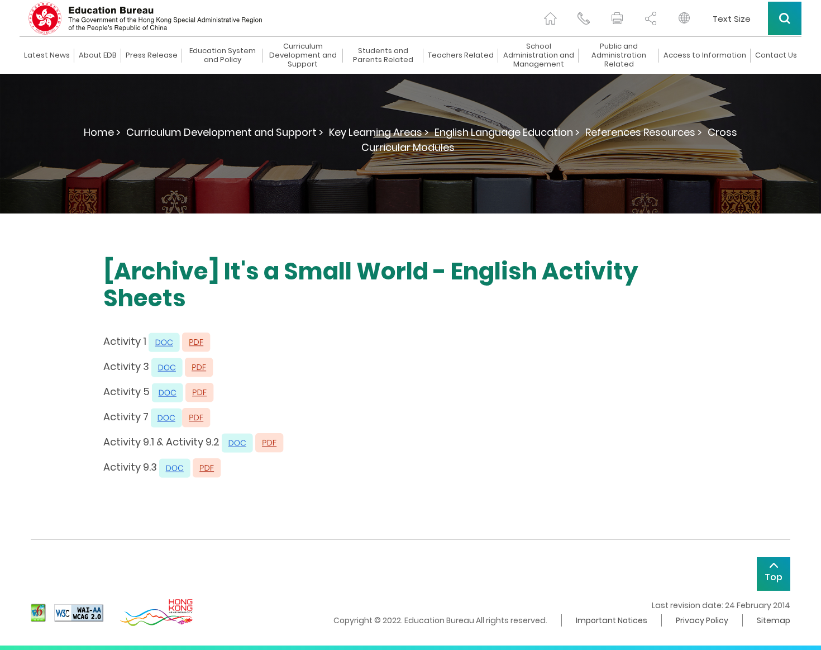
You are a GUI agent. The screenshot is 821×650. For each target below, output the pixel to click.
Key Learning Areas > (379, 132)
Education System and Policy (222, 55)
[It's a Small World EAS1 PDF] (196, 341)
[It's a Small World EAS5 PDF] (199, 391)
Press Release (152, 55)
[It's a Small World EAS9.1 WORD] (237, 442)
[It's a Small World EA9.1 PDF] (269, 442)
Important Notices (611, 620)
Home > (102, 132)
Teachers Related (461, 55)
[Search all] (784, 18)
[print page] (617, 18)
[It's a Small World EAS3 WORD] (167, 366)
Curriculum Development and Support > (224, 132)
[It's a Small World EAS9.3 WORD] (174, 467)
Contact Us (776, 55)
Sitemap (773, 620)
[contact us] (584, 18)
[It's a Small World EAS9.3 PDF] (207, 467)
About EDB (98, 55)
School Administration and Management (538, 55)
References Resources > (643, 132)
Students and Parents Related (383, 55)
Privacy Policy (702, 620)
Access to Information (705, 55)
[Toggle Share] (651, 18)
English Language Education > (507, 132)
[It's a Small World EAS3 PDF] (199, 366)
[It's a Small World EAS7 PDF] (196, 417)
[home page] (550, 18)
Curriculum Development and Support (303, 55)
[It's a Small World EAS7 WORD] (166, 417)
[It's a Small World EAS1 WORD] (164, 341)
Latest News (47, 55)
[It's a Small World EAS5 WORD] (167, 391)
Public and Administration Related (618, 55)
